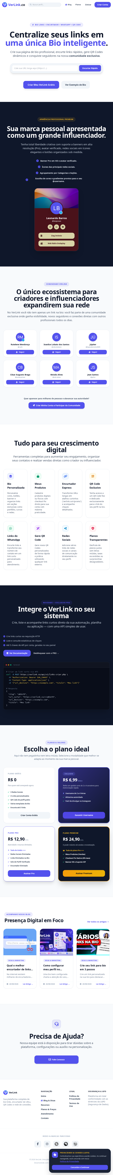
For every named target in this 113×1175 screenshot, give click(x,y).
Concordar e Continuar (80, 1167)
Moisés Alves (56, 374)
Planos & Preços (48, 1109)
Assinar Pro (29, 873)
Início (43, 1096)
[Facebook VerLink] (37, 1144)
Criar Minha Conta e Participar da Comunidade (58, 405)
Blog (70, 4)
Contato (45, 1118)
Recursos (45, 1105)
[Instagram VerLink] (47, 1144)
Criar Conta (102, 4)
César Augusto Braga (20, 374)
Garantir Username (84, 815)
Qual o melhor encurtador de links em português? (19, 969)
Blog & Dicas (49, 1100)
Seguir (21, 352)
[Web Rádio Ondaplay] (66, 1144)
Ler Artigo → (28, 984)
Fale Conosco (58, 1059)
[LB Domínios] (75, 1144)
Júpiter (93, 344)
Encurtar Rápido (90, 68)
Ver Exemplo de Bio (75, 84)
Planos (78, 4)
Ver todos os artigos (97, 921)
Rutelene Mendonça (20, 344)
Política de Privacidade (74, 1097)
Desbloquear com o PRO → (46, 653)
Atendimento (47, 1113)
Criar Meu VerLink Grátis (41, 84)
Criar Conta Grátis (29, 815)
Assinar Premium (84, 873)
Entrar (88, 4)
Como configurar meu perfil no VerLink (53, 969)
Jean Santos (93, 374)
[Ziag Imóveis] (56, 1144)
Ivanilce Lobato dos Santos (56, 344)
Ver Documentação (18, 653)
